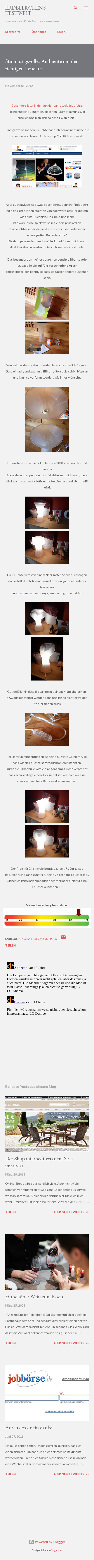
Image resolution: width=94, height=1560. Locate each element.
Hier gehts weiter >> (71, 1212)
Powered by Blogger (49, 1542)
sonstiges (48, 938)
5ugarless (56, 1550)
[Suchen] (75, 7)
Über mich (39, 32)
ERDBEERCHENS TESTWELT (25, 10)
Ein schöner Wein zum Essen (34, 1296)
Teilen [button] (10, 945)
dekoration (27, 938)
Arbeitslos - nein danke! (29, 1427)
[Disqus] (47, 1014)
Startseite (13, 32)
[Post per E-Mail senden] (63, 938)
